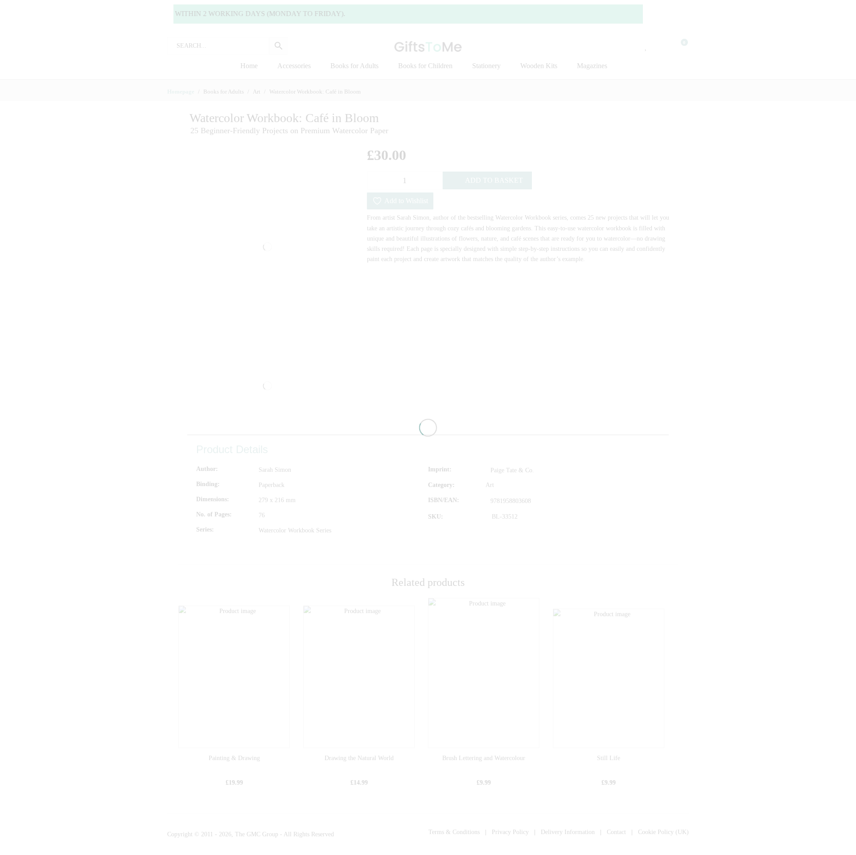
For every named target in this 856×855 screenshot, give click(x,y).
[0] (678, 45)
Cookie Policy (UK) (663, 832)
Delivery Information (568, 832)
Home (249, 66)
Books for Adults (354, 66)
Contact (616, 832)
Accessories (294, 66)
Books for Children (425, 66)
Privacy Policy (510, 832)
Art (490, 485)
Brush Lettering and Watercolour (483, 758)
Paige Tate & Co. (512, 470)
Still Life (608, 758)
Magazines (592, 66)
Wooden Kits (538, 66)
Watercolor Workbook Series (295, 530)
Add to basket (494, 180)
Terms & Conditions (454, 832)
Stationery (486, 66)
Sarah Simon (275, 469)
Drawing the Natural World (359, 758)
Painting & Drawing (234, 758)
